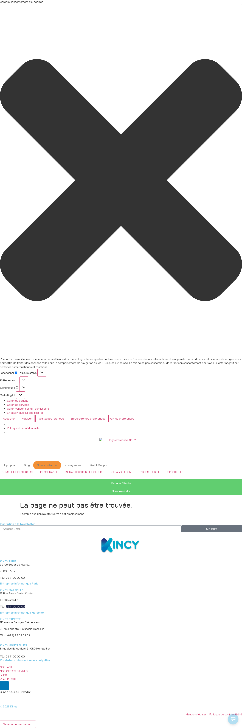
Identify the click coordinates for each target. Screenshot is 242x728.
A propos (9, 465)
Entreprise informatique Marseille (22, 612)
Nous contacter (47, 465)
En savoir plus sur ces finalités (25, 412)
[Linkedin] (4, 685)
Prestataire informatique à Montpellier (25, 660)
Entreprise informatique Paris (19, 583)
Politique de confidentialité (23, 428)
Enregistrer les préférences (88, 418)
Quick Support (99, 465)
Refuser (27, 418)
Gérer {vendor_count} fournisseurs (28, 408)
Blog (27, 465)
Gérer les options (17, 400)
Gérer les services (18, 404)
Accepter (9, 418)
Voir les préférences (51, 418)
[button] (121, 180)
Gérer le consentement (18, 724)
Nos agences (72, 465)
